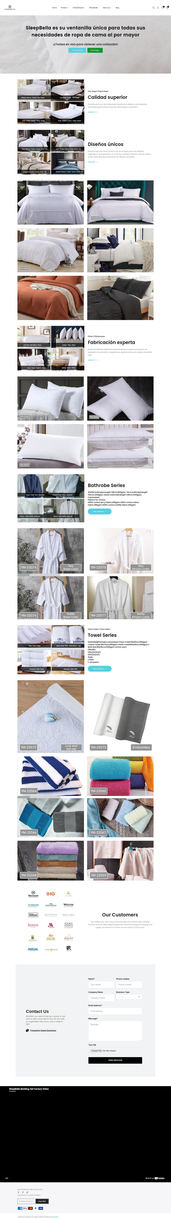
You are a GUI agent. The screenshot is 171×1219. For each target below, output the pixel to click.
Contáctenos (77, 50)
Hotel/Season (78, 8)
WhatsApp (95, 50)
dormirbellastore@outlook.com (30, 1189)
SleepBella (54, 1217)
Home (54, 8)
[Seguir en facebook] (18, 1192)
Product (64, 8)
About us (106, 8)
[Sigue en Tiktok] (27, 1192)
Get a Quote (98, 511)
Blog (117, 8)
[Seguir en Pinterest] (23, 1192)
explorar (91, 112)
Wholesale (93, 8)
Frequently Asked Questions (43, 1030)
